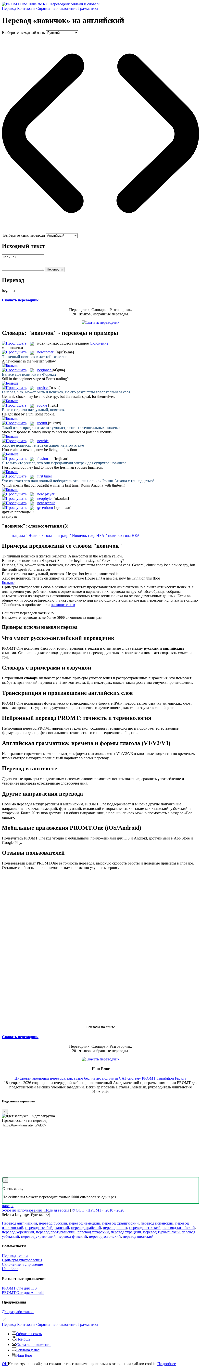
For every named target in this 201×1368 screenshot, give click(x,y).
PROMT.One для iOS (19, 1288)
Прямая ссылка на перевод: (25, 1120)
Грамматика (88, 8)
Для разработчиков (18, 1312)
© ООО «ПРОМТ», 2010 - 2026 (98, 1210)
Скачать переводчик (20, 300)
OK (5, 1364)
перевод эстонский (105, 1236)
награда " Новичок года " (33, 535)
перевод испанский (157, 1223)
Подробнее (166, 1364)
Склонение (99, 343)
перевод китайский (179, 1228)
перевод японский (138, 1236)
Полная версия (56, 1210)
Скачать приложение (33, 1344)
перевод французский (120, 1223)
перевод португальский (55, 1232)
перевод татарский (93, 1232)
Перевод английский (19, 1223)
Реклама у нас (27, 1350)
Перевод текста (15, 1255)
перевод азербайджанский (47, 1228)
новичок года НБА (124, 535)
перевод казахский (145, 1228)
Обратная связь (29, 1334)
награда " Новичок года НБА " (81, 535)
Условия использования (22, 1210)
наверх (7, 1206)
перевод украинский (38, 1236)
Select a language (15, 1215)
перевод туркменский (161, 1232)
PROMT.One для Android (23, 1293)
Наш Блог (24, 1355)
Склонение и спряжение (22, 1264)
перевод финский (72, 1236)
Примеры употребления (22, 1260)
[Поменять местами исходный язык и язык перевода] (100, 231)
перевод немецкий (84, 1223)
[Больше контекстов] (10, 365)
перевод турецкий (126, 1232)
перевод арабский (86, 1228)
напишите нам (63, 605)
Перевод (9, 8)
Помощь (23, 1339)
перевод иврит (115, 1228)
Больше (8, 583)
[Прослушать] (14, 343)
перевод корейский (18, 1232)
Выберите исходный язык (23, 32)
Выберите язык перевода (24, 235)
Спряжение (56, 8)
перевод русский (53, 1223)
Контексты (26, 8)
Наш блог (10, 1269)
